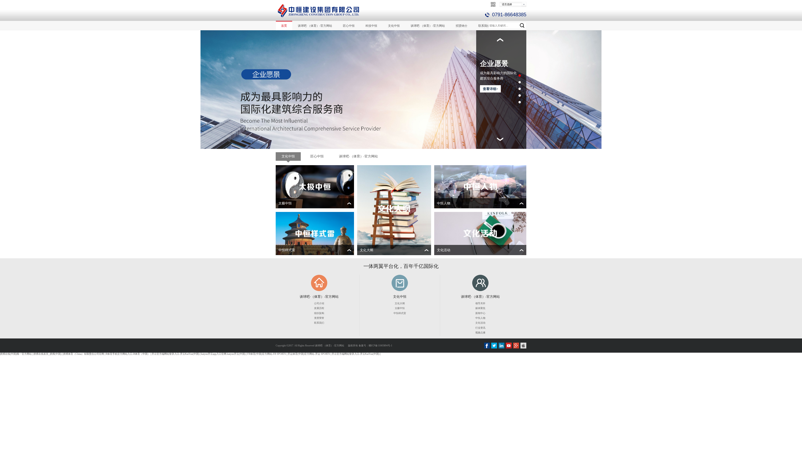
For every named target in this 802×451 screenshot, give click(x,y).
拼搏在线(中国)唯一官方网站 (16, 353)
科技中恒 (371, 25)
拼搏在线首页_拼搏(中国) (47, 353)
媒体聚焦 (480, 308)
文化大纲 (400, 303)
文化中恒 (394, 25)
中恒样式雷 (399, 313)
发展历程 (319, 308)
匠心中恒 (349, 25)
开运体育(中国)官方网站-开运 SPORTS (309, 353)
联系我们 (484, 25)
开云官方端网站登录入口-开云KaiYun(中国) (175, 353)
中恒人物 (480, 318)
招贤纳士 (461, 25)
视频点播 (480, 332)
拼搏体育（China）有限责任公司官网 (83, 353)
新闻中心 (480, 313)
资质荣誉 (319, 318)
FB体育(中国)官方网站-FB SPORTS (266, 353)
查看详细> (490, 127)
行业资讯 (480, 327)
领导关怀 (480, 303)
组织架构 (319, 313)
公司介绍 (319, 303)
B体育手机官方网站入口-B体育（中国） (128, 353)
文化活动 (480, 322)
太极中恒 (400, 308)
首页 (284, 25)
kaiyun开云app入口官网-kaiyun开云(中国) (223, 353)
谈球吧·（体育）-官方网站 (315, 25)
